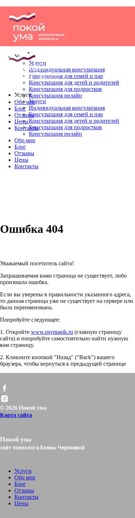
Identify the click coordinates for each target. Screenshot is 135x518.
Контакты (26, 128)
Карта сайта (16, 415)
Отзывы (24, 153)
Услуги (37, 101)
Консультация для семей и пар (66, 114)
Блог (20, 108)
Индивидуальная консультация (67, 108)
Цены (21, 121)
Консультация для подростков (65, 89)
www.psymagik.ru (52, 332)
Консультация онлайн (55, 95)
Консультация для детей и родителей (74, 121)
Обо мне (24, 140)
